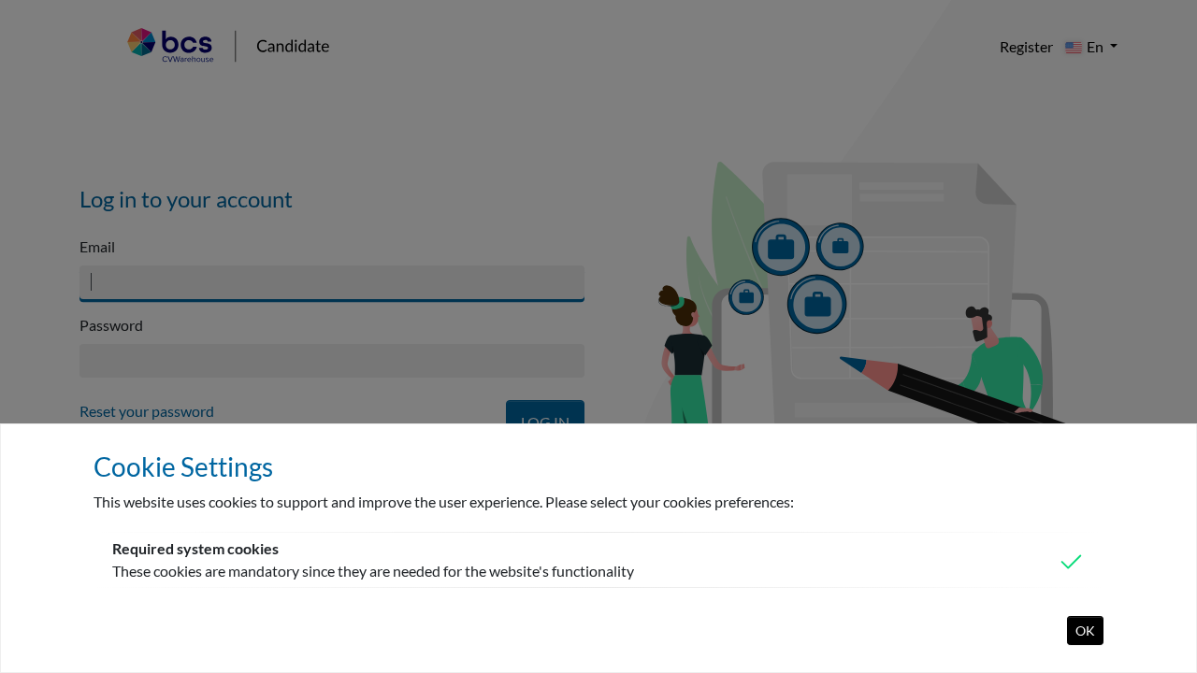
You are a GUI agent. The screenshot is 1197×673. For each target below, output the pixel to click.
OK (1085, 630)
